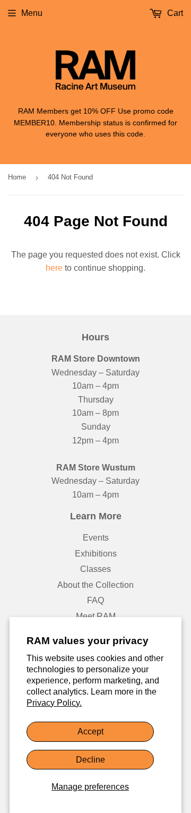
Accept (90, 731)
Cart (174, 13)
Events (96, 537)
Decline (90, 759)
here (54, 267)
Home (17, 177)
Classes (95, 569)
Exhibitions (96, 553)
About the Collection (95, 584)
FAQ (95, 600)
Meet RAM (96, 616)
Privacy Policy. (54, 702)
